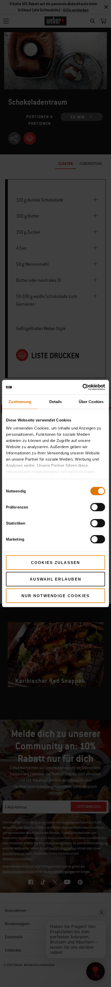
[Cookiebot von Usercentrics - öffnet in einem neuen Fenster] (82, 387)
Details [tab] (55, 401)
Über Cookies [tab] (91, 401)
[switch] (97, 507)
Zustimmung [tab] (20, 401)
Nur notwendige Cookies (55, 595)
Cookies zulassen (55, 562)
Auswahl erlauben (55, 579)
